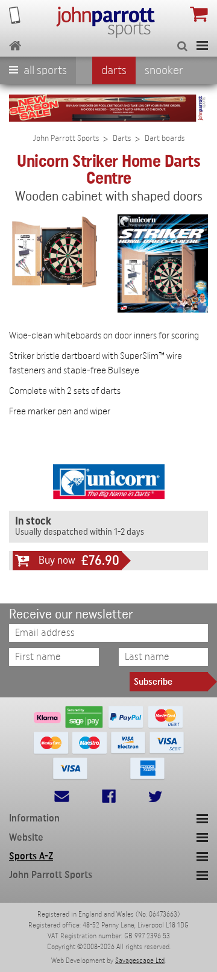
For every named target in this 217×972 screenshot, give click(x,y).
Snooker (164, 70)
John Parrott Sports (66, 138)
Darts (114, 70)
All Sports (44, 70)
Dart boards (164, 138)
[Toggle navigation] (202, 45)
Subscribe (153, 682)
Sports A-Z (31, 856)
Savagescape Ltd (140, 960)
